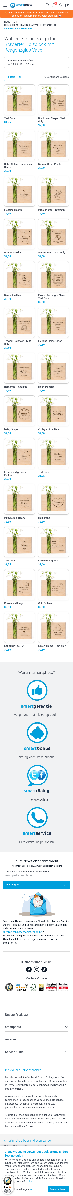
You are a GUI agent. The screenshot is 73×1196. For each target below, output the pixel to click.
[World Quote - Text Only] (53, 234)
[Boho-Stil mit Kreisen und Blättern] (19, 145)
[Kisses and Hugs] (19, 584)
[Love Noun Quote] (53, 542)
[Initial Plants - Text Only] (53, 191)
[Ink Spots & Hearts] (19, 499)
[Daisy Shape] (19, 410)
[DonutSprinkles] (19, 234)
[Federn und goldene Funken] (19, 453)
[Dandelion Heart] (19, 276)
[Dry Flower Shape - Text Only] (53, 99)
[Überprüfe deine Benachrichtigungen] (60, 5)
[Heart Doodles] (53, 368)
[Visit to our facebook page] (28, 969)
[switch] (7, 1191)
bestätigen (12, 884)
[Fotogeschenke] (14, 22)
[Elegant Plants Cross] (53, 322)
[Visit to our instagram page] (36, 969)
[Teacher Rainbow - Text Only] (19, 322)
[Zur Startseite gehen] (21, 5)
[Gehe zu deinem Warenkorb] (67, 5)
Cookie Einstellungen (17, 1189)
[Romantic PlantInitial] (19, 368)
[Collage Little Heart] (53, 410)
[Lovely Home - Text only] (53, 627)
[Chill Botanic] (53, 584)
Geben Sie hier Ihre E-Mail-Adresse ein (27, 871)
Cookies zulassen (58, 1189)
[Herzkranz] (53, 499)
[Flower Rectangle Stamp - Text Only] (53, 276)
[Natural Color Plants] (53, 145)
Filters (11, 76)
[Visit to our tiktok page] (44, 969)
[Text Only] (19, 99)
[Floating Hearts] (19, 191)
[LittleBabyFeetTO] (19, 627)
